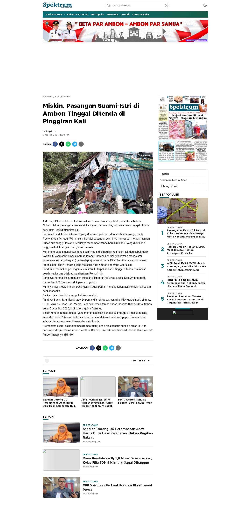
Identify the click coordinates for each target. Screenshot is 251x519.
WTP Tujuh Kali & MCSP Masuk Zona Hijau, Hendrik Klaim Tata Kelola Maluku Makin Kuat (186, 266)
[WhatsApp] (68, 144)
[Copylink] (81, 144)
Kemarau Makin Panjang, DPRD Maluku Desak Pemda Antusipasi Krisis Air (186, 250)
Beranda (47, 96)
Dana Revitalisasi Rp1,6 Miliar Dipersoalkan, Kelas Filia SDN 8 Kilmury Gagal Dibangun (96, 404)
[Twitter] (61, 144)
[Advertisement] (125, 68)
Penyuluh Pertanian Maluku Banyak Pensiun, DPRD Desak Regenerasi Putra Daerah (185, 299)
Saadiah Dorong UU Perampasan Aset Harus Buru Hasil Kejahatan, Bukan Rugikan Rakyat (60, 404)
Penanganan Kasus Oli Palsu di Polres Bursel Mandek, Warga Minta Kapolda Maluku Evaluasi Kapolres (186, 235)
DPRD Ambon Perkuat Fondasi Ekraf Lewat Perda (135, 401)
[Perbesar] (98, 212)
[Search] (167, 5)
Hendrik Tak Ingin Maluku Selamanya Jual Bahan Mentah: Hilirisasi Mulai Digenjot (186, 283)
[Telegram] (74, 144)
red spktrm (50, 131)
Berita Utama (62, 96)
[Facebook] (55, 144)
